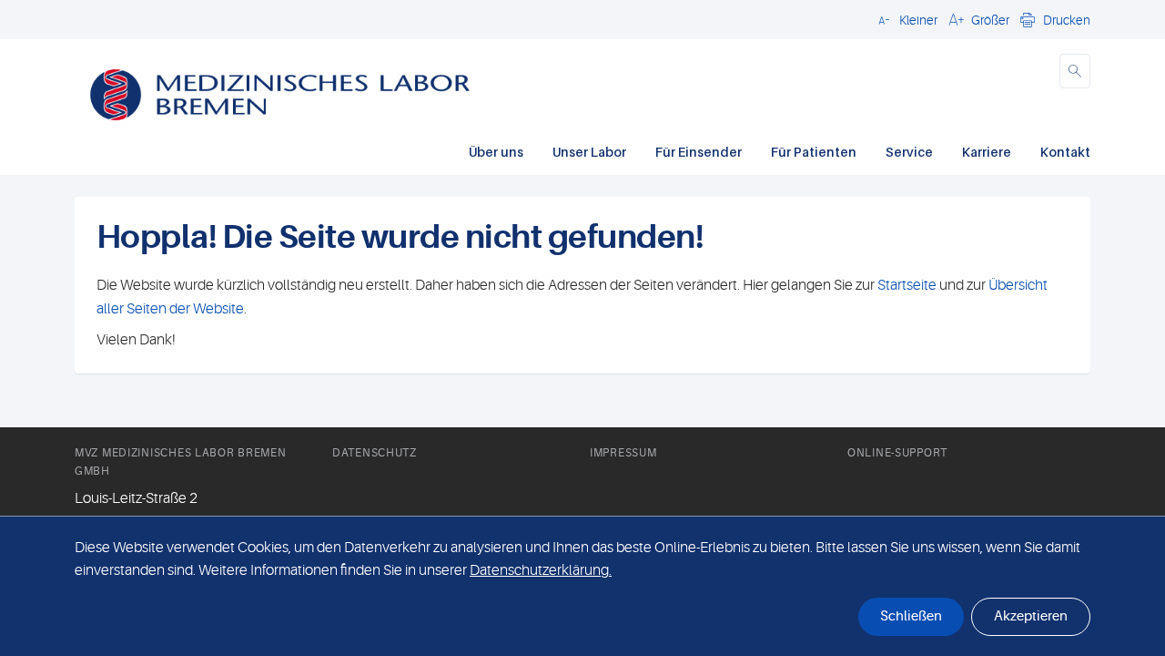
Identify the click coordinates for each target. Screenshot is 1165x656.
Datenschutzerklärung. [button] (541, 570)
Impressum (623, 452)
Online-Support (897, 452)
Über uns (496, 151)
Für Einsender (698, 151)
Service (909, 151)
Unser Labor (589, 151)
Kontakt (1065, 151)
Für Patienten (813, 151)
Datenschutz (374, 452)
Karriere (986, 151)
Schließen (911, 616)
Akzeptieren (1031, 616)
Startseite (907, 285)
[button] (905, 19)
